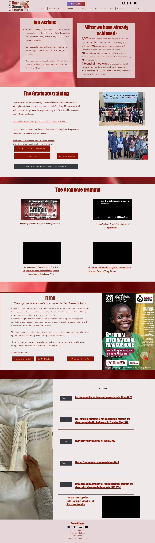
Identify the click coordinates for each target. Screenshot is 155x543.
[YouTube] (135, 3)
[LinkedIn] (131, 3)
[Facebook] (127, 3)
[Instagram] (123, 3)
